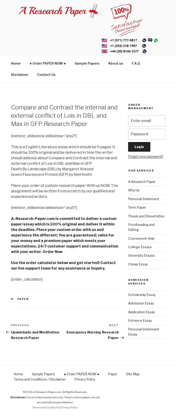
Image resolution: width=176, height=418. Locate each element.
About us (115, 63)
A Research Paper (142, 182)
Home (16, 63)
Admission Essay (141, 303)
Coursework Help (141, 238)
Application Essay (141, 312)
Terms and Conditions (45, 407)
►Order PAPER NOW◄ (47, 63)
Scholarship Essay (142, 295)
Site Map (133, 374)
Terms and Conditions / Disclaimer (40, 379)
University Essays (141, 255)
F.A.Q (136, 63)
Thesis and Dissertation (146, 216)
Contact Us (46, 75)
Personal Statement (143, 199)
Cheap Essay (138, 264)
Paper (23, 299)
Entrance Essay (140, 320)
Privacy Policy (84, 379)
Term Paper (137, 207)
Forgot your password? (145, 156)
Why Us (134, 190)
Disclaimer (19, 75)
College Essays (140, 247)
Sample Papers (87, 63)
